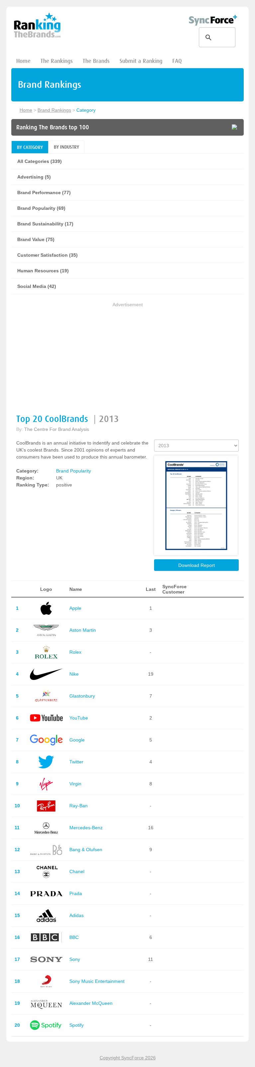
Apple (75, 608)
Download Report (196, 565)
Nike (74, 674)
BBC (74, 937)
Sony (74, 959)
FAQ (177, 61)
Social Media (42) (36, 286)
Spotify (76, 1025)
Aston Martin (82, 630)
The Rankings (57, 61)
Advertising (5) (34, 177)
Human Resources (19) (43, 270)
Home (23, 61)
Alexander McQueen (91, 1003)
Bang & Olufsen (85, 849)
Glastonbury (82, 696)
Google (77, 739)
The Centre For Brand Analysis (56, 429)
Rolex (75, 652)
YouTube (78, 718)
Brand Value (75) (35, 239)
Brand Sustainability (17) (45, 223)
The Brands (96, 61)
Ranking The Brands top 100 (52, 127)
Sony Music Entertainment (97, 981)
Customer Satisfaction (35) (47, 255)
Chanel (76, 871)
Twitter (76, 761)
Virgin (75, 783)
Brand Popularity (73, 470)
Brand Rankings (54, 110)
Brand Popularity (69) (41, 208)
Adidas (76, 915)
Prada (75, 893)
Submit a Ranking (141, 61)
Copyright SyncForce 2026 (128, 1057)
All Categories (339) (39, 161)
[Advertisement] (127, 354)
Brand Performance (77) (44, 192)
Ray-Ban (78, 805)
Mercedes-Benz (86, 827)
